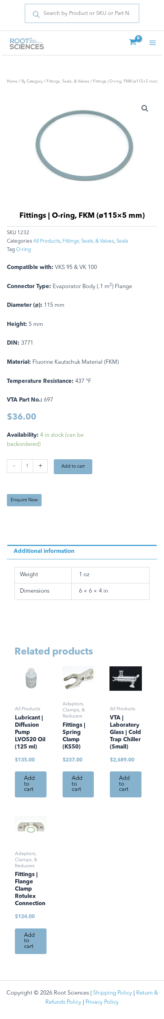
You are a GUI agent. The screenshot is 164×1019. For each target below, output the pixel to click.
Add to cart (73, 466)
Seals (122, 241)
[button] (145, 108)
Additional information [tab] (44, 551)
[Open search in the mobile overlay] (82, 13)
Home (12, 81)
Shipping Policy (112, 993)
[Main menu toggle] (152, 42)
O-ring (23, 249)
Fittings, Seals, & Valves (68, 81)
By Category (32, 81)
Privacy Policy (102, 1002)
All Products (46, 241)
